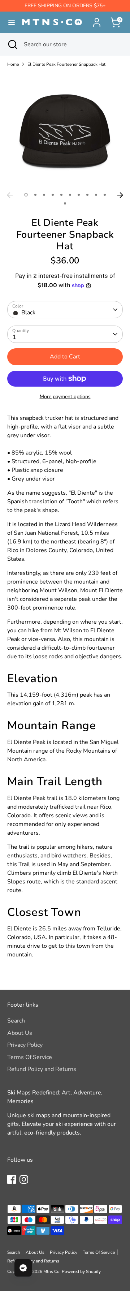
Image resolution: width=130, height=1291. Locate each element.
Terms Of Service (29, 1057)
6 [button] (70, 195)
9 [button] (96, 195)
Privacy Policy (25, 1045)
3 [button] (44, 195)
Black (28, 313)
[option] (65, 131)
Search (16, 1021)
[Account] (97, 19)
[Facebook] (11, 1179)
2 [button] (35, 195)
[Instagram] (24, 1179)
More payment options (65, 396)
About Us (19, 1033)
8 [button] (87, 195)
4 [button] (53, 195)
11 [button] (65, 203)
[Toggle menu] (8, 22)
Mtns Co (51, 1271)
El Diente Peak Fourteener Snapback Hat (66, 64)
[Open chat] (23, 1268)
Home (13, 64)
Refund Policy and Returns (41, 1069)
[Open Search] (11, 44)
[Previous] (10, 195)
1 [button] (26, 195)
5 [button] (61, 195)
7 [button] (79, 195)
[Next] (120, 195)
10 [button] (105, 195)
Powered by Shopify (81, 1271)
